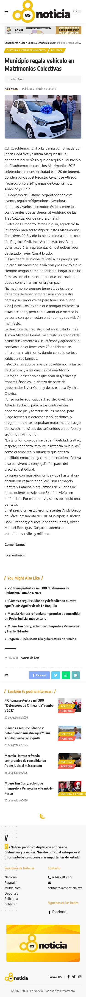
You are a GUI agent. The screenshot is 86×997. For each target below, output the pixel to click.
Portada (67, 711)
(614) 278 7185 (62, 877)
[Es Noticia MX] (41, 11)
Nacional (11, 877)
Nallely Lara (11, 88)
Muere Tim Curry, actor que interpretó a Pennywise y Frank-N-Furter (29, 788)
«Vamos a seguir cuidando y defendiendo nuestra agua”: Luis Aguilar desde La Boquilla (27, 733)
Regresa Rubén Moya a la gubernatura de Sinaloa (42, 639)
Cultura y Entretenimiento (26, 50)
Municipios (13, 888)
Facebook (59, 912)
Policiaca (11, 899)
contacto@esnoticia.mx (65, 888)
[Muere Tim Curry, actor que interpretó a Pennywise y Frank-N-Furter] (69, 788)
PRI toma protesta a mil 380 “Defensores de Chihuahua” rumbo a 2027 (29, 705)
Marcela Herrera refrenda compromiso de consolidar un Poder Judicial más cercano (25, 761)
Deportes (11, 893)
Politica (57, 50)
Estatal (10, 883)
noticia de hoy (30, 658)
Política (10, 904)
